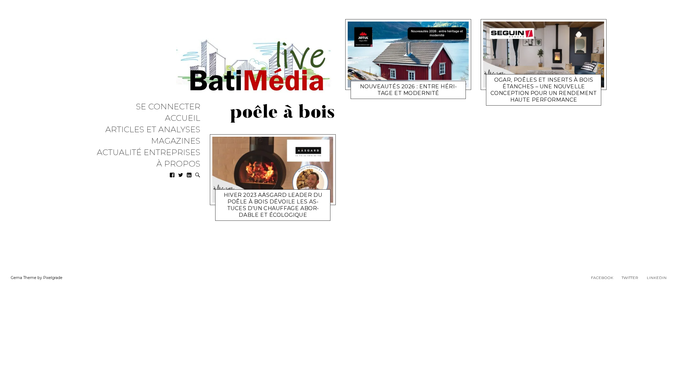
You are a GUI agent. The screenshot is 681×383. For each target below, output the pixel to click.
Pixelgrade (53, 277)
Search (197, 175)
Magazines (175, 141)
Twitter (630, 277)
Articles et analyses (152, 129)
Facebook (602, 277)
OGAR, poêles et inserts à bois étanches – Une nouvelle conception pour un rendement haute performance (544, 90)
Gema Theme (23, 277)
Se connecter (168, 106)
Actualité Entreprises (148, 152)
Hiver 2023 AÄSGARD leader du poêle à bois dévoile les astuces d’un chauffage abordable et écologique (273, 205)
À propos (178, 164)
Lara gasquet (278, 216)
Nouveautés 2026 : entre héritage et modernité (408, 89)
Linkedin (657, 277)
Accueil (182, 118)
